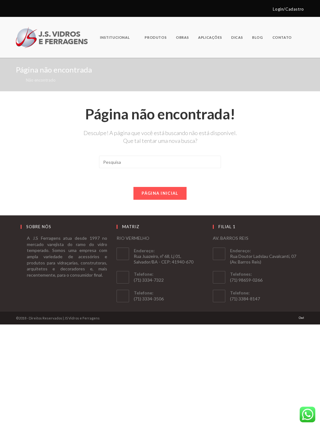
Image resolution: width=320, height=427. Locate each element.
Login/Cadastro (288, 9)
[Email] (24, 9)
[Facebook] (18, 9)
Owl (301, 317)
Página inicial (160, 193)
